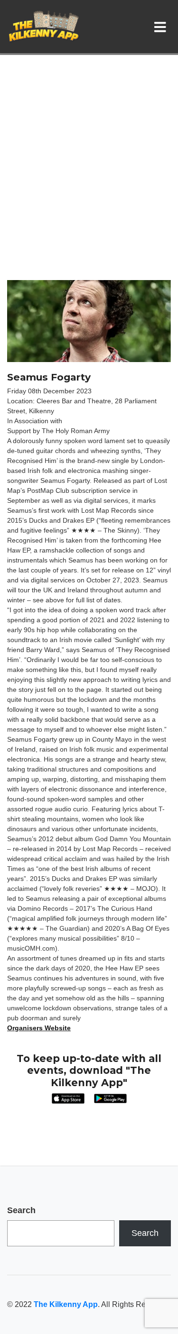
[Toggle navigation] (162, 26)
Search (21, 1210)
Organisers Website (39, 1028)
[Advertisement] (89, 186)
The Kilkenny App (66, 1304)
